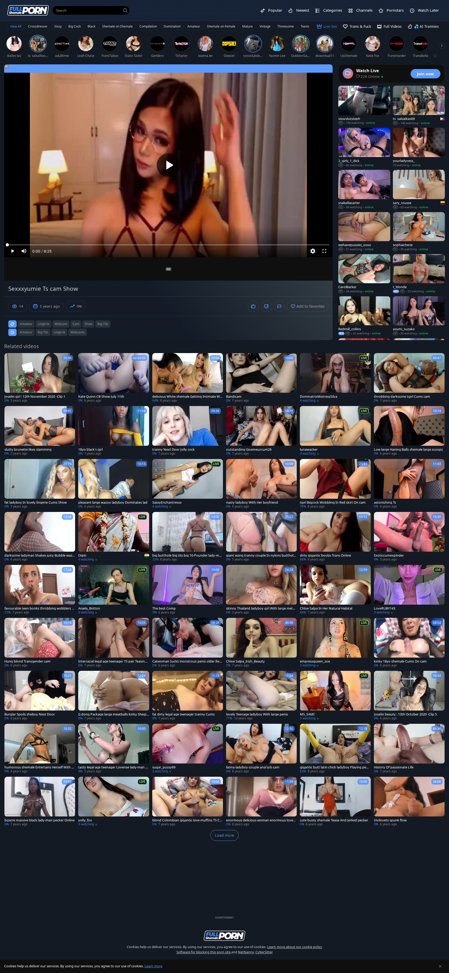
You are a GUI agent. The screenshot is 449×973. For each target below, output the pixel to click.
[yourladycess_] (419, 147)
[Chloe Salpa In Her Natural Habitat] (335, 590)
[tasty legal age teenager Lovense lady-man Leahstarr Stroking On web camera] (113, 749)
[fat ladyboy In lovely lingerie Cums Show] (39, 484)
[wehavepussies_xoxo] (364, 232)
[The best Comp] (187, 590)
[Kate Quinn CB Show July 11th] (113, 378)
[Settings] (313, 251)
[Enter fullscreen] (324, 251)
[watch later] (10, 359)
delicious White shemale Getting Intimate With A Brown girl (187, 396)
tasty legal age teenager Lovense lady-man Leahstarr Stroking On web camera (113, 767)
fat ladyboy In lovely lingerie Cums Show (35, 502)
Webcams (77, 332)
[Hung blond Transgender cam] (39, 643)
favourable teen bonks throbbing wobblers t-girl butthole (39, 608)
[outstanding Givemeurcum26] (261, 431)
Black (91, 26)
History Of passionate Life (393, 767)
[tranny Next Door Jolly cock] (187, 431)
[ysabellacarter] (364, 189)
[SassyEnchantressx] (187, 484)
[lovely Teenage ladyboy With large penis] (261, 696)
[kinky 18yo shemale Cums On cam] (409, 643)
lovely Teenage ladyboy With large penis (257, 714)
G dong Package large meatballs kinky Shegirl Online (113, 714)
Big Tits (43, 332)
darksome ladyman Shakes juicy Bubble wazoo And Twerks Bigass (39, 555)
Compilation (148, 26)
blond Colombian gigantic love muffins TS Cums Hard (187, 820)
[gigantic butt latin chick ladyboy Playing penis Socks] (335, 749)
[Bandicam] (261, 378)
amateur (26, 324)
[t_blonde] (419, 274)
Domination (172, 26)
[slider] (168, 245)
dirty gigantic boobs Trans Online (325, 555)
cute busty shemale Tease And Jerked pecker (334, 820)
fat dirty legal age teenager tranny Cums (183, 714)
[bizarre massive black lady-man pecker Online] (39, 802)
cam (75, 324)
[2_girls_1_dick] (364, 147)
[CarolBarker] (364, 274)
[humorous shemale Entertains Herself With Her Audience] (39, 749)
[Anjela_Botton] (113, 590)
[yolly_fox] (113, 802)
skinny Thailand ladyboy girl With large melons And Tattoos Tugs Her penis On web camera (261, 608)
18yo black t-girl (90, 449)
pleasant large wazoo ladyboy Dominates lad (112, 502)
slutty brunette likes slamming (27, 449)
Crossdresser (38, 26)
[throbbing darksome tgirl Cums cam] (409, 378)
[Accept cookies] (440, 966)
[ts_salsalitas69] (419, 105)
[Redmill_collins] (364, 316)
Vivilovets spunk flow (390, 820)
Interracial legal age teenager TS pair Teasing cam (112, 661)
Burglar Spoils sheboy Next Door (29, 714)
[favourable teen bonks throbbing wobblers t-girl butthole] (39, 590)
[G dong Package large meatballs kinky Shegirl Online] (113, 696)
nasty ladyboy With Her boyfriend (252, 502)
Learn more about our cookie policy (294, 946)
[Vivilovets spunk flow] (409, 802)
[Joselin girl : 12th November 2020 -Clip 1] (39, 378)
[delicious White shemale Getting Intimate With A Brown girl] (187, 378)
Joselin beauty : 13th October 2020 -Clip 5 (405, 714)
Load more (224, 835)
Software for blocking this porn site (203, 952)
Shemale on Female (221, 26)
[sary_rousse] (419, 189)
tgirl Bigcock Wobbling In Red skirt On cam (333, 502)
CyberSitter (264, 952)
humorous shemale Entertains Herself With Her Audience (39, 767)
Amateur (193, 26)
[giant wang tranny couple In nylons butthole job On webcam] (261, 537)
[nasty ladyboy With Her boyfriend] (261, 484)
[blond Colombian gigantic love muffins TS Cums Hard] (187, 802)
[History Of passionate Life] (409, 749)
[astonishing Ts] (409, 484)
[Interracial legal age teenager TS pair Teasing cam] (113, 643)
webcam (61, 324)
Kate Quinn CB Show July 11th (101, 396)
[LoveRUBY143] (409, 590)
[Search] (125, 10)
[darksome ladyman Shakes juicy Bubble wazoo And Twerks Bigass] (39, 537)
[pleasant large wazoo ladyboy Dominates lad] (113, 484)
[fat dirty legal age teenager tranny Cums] (187, 696)
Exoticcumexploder (389, 555)
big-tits (102, 324)
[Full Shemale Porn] (28, 10)
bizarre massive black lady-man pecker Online (39, 820)
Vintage (265, 26)
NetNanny (246, 952)
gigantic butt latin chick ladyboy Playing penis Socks (335, 767)
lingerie (43, 324)
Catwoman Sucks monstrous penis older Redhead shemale (186, 661)
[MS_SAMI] (335, 696)
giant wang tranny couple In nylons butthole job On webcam (261, 555)
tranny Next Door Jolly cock (173, 449)
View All (15, 26)
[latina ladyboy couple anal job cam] (261, 749)
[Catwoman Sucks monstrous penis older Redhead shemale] (187, 643)
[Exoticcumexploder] (409, 537)
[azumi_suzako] (419, 316)
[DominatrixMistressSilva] (335, 378)
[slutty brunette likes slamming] (39, 431)
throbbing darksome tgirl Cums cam (402, 396)
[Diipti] (113, 537)
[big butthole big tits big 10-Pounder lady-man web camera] (187, 537)
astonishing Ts (385, 502)
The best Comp (164, 608)
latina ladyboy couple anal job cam (252, 767)
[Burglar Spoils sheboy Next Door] (39, 696)
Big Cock (74, 26)
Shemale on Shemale (117, 26)
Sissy (58, 26)
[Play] (168, 165)
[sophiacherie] (419, 232)
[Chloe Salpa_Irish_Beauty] (261, 643)
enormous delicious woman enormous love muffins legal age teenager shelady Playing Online (261, 820)
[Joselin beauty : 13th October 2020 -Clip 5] (409, 696)
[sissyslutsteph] (364, 105)
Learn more (153, 966)
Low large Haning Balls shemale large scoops (408, 449)
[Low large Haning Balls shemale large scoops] (409, 431)
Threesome (285, 26)
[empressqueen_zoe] (335, 643)
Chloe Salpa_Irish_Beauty (245, 661)
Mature (247, 26)
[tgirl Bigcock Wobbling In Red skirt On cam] (335, 484)
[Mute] (24, 251)
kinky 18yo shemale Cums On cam (400, 661)
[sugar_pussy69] (187, 749)
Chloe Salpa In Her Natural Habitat (326, 608)
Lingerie (59, 332)
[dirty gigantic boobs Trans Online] (335, 537)
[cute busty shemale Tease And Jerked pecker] (335, 802)
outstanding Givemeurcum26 (249, 449)
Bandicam (233, 396)
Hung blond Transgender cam (27, 661)
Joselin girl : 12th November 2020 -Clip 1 (34, 396)
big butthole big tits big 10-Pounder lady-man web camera (187, 555)
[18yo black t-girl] (113, 431)
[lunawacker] (335, 431)
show (88, 324)
